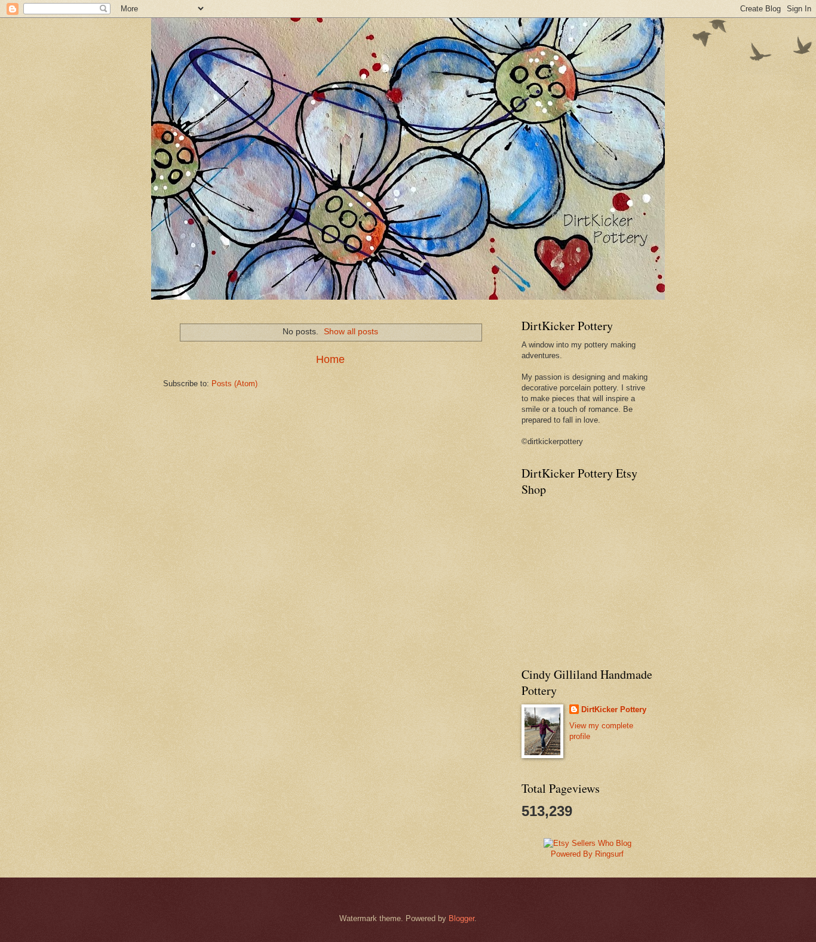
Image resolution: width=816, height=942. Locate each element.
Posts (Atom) (234, 383)
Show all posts (351, 331)
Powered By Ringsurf (587, 853)
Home (330, 359)
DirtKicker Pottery (613, 709)
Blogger (461, 918)
